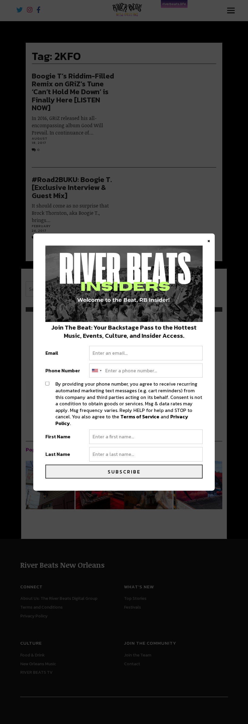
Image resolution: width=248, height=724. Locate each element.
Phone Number (62, 370)
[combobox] (96, 370)
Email (51, 353)
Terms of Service (139, 416)
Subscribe (124, 471)
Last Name (57, 454)
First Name (57, 436)
